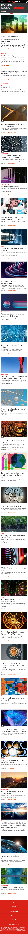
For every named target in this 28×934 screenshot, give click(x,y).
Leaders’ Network (5, 184)
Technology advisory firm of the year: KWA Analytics (13, 600)
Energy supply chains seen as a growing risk (12, 699)
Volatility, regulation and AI (11, 187)
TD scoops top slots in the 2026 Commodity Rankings (12, 125)
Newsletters (15, 919)
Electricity (3, 438)
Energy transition (5, 374)
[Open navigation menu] (1, 1)
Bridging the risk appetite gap (12, 887)
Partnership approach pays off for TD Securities (14, 72)
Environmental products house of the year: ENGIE (13, 410)
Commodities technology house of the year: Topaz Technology (13, 633)
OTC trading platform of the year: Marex (13, 569)
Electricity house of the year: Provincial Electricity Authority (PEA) (12, 665)
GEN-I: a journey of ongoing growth (11, 857)
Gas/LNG (3, 343)
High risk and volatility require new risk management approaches (14, 377)
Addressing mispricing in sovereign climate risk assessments (13, 57)
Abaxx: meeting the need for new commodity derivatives (13, 315)
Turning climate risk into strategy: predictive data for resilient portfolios (13, 475)
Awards (2, 69)
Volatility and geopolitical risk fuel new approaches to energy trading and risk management (13, 825)
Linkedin (13, 919)
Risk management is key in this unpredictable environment (12, 218)
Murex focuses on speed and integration (10, 282)
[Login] (26, 1)
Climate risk (3, 34)
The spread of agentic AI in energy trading (13, 346)
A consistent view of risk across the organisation (14, 249)
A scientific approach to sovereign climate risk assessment (10, 38)
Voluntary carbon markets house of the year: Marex (14, 536)
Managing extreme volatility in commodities (12, 87)
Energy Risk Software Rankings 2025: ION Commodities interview (13, 730)
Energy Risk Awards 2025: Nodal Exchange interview (13, 761)
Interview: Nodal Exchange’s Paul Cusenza (13, 441)
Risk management (5, 83)
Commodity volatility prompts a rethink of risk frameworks (12, 156)
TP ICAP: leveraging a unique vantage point (12, 793)
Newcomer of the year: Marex (12, 506)
